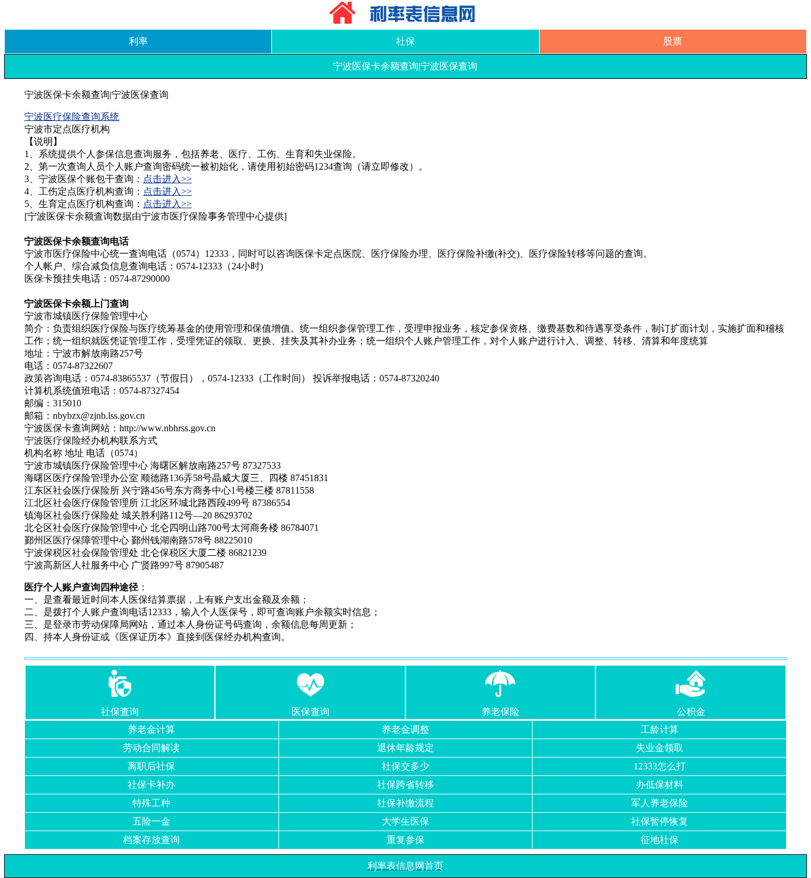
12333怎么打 (659, 766)
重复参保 (405, 840)
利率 (138, 41)
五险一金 (151, 821)
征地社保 (660, 840)
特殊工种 (151, 803)
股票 (672, 41)
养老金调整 (405, 729)
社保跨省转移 (405, 785)
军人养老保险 (659, 803)
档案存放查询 (151, 840)
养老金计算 (151, 729)
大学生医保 (405, 821)
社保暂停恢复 (659, 821)
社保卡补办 (151, 785)
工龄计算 (660, 729)
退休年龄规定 (405, 748)
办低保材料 (659, 785)
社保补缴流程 (405, 803)
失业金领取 (659, 748)
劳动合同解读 (151, 748)
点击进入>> (167, 179)
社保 (405, 41)
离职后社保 (151, 766)
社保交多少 (405, 766)
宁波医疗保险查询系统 (71, 117)
